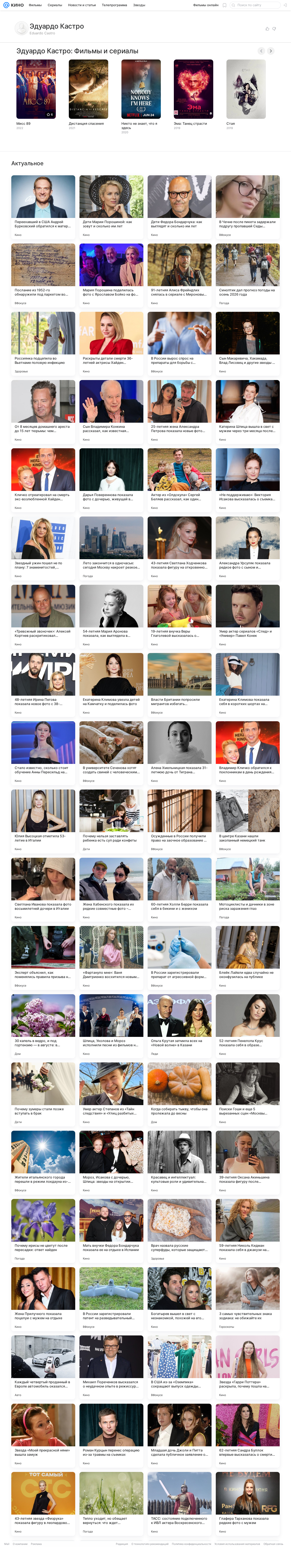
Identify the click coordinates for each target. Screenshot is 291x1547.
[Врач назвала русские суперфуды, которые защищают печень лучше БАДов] (180, 1231)
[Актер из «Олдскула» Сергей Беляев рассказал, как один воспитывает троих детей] (180, 480)
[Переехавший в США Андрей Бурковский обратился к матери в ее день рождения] (43, 207)
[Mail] (6, 5)
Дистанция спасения (86, 123)
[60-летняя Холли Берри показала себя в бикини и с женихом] (180, 890)
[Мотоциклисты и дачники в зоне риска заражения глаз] (248, 890)
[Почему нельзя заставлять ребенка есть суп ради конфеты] (111, 821)
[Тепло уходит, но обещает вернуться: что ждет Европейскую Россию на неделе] (111, 1504)
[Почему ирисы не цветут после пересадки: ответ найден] (43, 1231)
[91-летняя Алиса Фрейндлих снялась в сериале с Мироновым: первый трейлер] (180, 276)
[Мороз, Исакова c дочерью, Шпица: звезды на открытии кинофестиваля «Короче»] (111, 1163)
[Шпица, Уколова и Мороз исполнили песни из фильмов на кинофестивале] (111, 1026)
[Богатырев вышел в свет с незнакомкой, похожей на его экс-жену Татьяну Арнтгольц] (180, 1299)
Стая (230, 123)
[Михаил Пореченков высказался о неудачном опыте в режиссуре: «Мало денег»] (111, 1367)
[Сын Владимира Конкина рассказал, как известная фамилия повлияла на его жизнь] (111, 412)
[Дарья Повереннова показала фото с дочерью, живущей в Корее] (111, 480)
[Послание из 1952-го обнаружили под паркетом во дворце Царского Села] (43, 276)
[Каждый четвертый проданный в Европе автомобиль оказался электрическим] (43, 1367)
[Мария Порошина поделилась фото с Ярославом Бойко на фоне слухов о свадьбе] (111, 276)
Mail (6, 1544)
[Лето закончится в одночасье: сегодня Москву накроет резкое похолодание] (111, 548)
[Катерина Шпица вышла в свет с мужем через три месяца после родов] (248, 412)
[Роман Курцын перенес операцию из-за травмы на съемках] (111, 1436)
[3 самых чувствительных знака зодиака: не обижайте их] (248, 1299)
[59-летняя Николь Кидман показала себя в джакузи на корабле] (248, 1231)
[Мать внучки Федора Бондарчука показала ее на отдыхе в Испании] (111, 1231)
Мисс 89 (23, 123)
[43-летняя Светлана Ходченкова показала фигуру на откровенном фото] (180, 548)
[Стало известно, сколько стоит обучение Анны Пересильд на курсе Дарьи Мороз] (43, 753)
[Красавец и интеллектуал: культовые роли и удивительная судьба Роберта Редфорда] (180, 1163)
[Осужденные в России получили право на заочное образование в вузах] (180, 821)
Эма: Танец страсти (190, 123)
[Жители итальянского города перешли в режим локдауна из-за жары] (43, 1163)
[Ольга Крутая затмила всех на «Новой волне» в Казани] (180, 1026)
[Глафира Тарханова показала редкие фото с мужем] (248, 1504)
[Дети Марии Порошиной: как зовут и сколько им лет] (111, 207)
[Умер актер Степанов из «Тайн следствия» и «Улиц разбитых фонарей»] (111, 1094)
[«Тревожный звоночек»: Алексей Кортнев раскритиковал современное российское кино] (43, 617)
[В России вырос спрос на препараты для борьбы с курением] (180, 344)
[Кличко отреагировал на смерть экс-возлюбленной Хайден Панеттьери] (43, 480)
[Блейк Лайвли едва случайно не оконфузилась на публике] (248, 958)
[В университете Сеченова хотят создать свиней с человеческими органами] (111, 753)
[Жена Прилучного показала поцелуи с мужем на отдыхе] (43, 1299)
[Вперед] (271, 51)
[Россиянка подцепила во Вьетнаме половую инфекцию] (43, 344)
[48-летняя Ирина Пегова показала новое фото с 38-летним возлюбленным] (43, 685)
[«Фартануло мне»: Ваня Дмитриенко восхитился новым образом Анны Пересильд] (111, 958)
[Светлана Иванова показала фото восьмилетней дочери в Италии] (43, 890)
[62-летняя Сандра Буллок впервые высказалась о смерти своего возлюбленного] (248, 1436)
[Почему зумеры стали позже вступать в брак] (43, 1094)
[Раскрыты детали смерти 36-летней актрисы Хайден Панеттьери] (111, 344)
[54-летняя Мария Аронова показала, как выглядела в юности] (111, 617)
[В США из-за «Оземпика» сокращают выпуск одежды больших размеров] (180, 1367)
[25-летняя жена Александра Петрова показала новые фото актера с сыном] (180, 412)
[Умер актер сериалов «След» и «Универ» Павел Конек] (248, 617)
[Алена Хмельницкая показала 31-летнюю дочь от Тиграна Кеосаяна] (180, 753)
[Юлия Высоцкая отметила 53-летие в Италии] (43, 821)
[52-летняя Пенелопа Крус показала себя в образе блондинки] (248, 1026)
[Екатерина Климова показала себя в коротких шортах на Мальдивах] (248, 685)
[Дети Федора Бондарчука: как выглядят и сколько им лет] (180, 207)
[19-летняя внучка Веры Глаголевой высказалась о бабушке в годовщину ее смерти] (180, 617)
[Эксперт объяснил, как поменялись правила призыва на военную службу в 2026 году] (43, 958)
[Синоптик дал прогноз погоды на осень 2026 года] (248, 276)
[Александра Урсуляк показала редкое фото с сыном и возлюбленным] (248, 548)
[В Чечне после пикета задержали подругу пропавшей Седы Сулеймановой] (248, 207)
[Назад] (261, 51)
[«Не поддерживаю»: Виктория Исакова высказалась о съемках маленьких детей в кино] (248, 480)
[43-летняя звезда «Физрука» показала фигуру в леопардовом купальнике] (43, 1504)
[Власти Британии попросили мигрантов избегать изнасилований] (180, 685)
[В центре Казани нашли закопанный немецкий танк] (248, 821)
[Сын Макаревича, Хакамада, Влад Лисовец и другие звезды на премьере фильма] (248, 344)
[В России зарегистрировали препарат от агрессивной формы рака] (180, 958)
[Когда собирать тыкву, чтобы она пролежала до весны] (180, 1094)
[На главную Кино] (16, 5)
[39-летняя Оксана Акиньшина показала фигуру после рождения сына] (248, 1163)
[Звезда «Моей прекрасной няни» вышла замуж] (43, 1436)
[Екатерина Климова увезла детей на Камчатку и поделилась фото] (111, 685)
